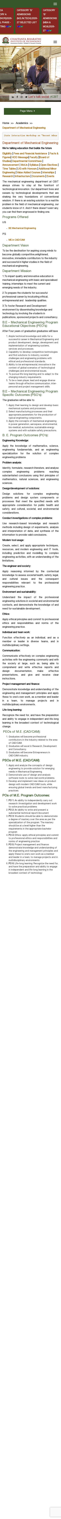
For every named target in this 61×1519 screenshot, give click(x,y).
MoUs (24, 165)
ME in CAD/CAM (17, 240)
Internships (48, 173)
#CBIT (54, 97)
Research (7, 176)
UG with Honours (27, 169)
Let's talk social (39, 97)
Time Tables (9, 169)
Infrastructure (22, 176)
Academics (22, 123)
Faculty (34, 157)
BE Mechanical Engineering (22, 228)
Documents (38, 176)
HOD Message (20, 157)
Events (50, 176)
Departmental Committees (27, 161)
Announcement (10, 165)
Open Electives (49, 165)
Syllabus (34, 165)
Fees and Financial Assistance (30, 154)
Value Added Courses (29, 173)
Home (5, 123)
